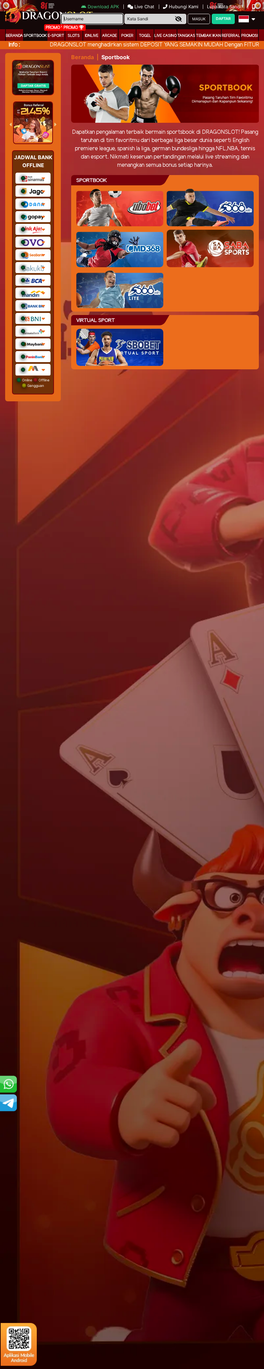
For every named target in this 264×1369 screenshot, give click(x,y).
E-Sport (56, 35)
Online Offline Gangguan (35, 383)
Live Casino (165, 35)
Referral (231, 35)
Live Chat (143, 6)
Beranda (14, 35)
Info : (14, 45)
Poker (127, 35)
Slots (74, 35)
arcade (109, 35)
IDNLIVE (91, 35)
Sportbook (35, 35)
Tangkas (186, 35)
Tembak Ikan (208, 35)
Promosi (249, 35)
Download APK (103, 6)
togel (145, 35)
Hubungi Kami (183, 6)
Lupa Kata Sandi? (226, 6)
